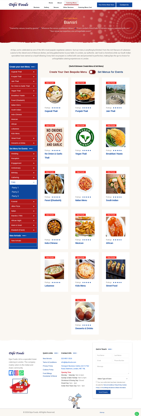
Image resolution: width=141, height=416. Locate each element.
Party (13, 182)
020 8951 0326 (66, 359)
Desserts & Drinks (18, 143)
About (59, 3)
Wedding (14, 154)
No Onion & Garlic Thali (20, 86)
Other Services (68, 7)
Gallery (46, 7)
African (14, 124)
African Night (16, 220)
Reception (15, 158)
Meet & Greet (16, 225)
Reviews (37, 7)
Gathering (15, 177)
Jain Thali (15, 81)
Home (51, 3)
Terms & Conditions (50, 362)
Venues (56, 7)
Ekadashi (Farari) (18, 230)
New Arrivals (16, 241)
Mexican (14, 119)
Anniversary (16, 168)
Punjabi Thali (16, 76)
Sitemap (102, 412)
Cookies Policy (48, 370)
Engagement (16, 163)
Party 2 (15, 192)
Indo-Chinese (16, 115)
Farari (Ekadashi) (18, 100)
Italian (13, 211)
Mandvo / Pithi (16, 216)
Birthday (14, 173)
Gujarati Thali (16, 72)
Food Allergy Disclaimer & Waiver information (114, 387)
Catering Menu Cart (85, 7)
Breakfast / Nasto (18, 95)
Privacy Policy (48, 366)
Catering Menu (71, 3)
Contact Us (124, 5)
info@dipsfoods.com (68, 362)
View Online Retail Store (106, 5)
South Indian (16, 110)
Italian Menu (16, 105)
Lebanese (15, 129)
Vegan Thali (16, 91)
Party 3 (15, 196)
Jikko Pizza (15, 206)
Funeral (14, 201)
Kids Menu (15, 134)
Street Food (15, 138)
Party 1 (15, 187)
